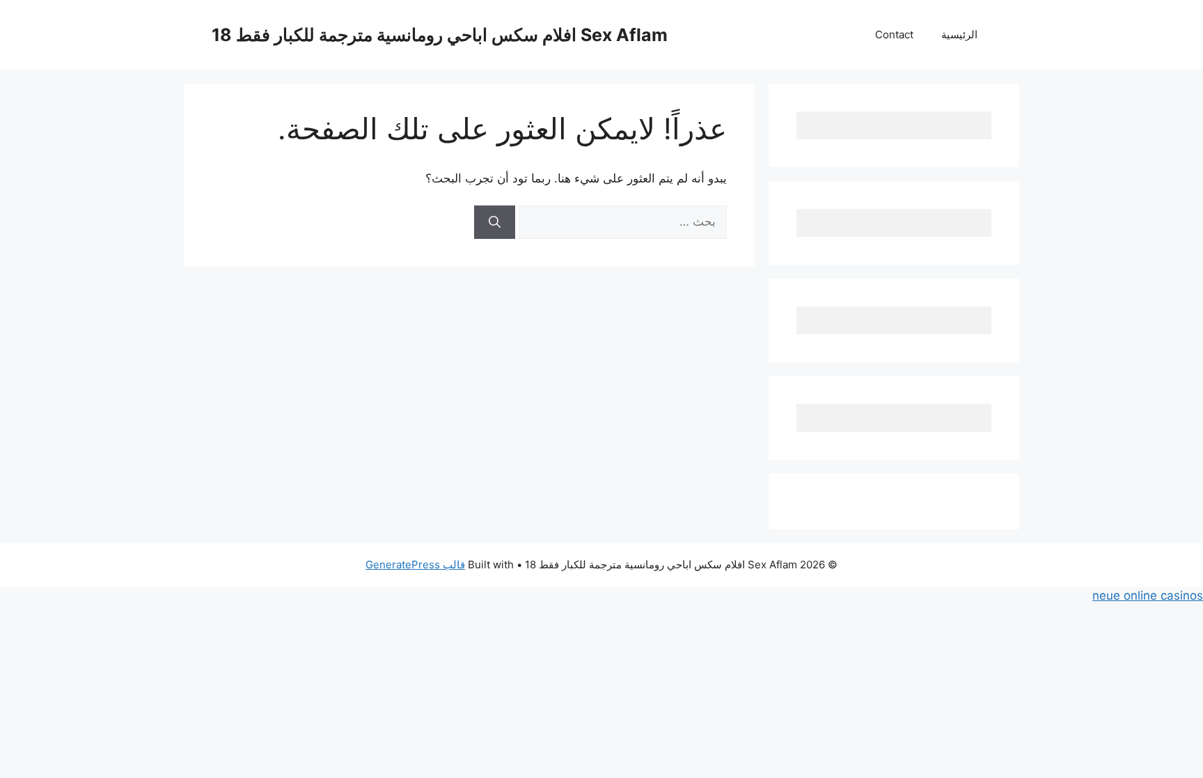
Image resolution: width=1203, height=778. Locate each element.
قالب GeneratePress (415, 564)
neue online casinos (1147, 595)
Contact (894, 34)
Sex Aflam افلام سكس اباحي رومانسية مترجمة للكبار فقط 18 (440, 34)
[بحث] (494, 222)
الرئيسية (959, 34)
